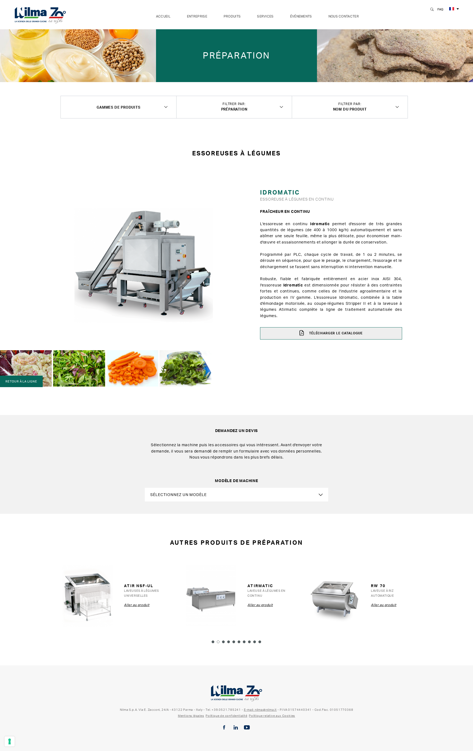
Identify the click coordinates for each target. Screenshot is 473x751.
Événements (301, 16)
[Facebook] (224, 727)
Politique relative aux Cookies (272, 716)
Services (265, 16)
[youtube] (247, 727)
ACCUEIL (163, 16)
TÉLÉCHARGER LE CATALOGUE (335, 333)
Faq (440, 9)
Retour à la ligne (21, 381)
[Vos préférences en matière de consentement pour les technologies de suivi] (9, 741)
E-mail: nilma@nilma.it (260, 710)
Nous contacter (343, 16)
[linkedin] (235, 727)
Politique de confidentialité (226, 716)
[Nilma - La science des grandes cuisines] (40, 14)
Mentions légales (191, 716)
